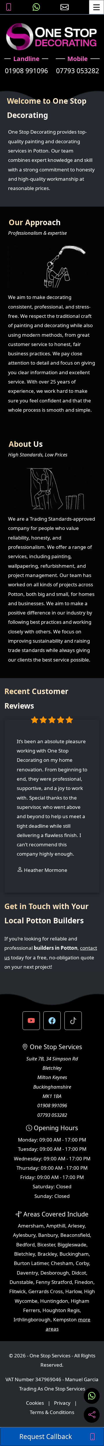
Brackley (47, 1253)
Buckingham (74, 1253)
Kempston (65, 1319)
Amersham (31, 1225)
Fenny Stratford (54, 1282)
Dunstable (21, 1282)
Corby (82, 1263)
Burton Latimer (31, 1263)
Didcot (79, 1272)
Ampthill (55, 1225)
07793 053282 (77, 70)
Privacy (62, 1403)
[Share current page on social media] (92, 1415)
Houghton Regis (61, 1310)
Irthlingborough (32, 1319)
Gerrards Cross (45, 1291)
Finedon (84, 1282)
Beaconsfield (75, 1235)
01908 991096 (26, 70)
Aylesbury (24, 1235)
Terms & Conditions (52, 1412)
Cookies (35, 1403)
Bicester (46, 1244)
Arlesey (76, 1225)
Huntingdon (54, 1301)
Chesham (62, 1263)
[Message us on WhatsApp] (36, 7)
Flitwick (17, 1291)
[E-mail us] (64, 7)
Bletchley (24, 1253)
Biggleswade (71, 1244)
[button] (31, 1020)
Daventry (27, 1272)
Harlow (73, 1291)
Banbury (48, 1235)
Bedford (25, 1244)
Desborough (54, 1272)
